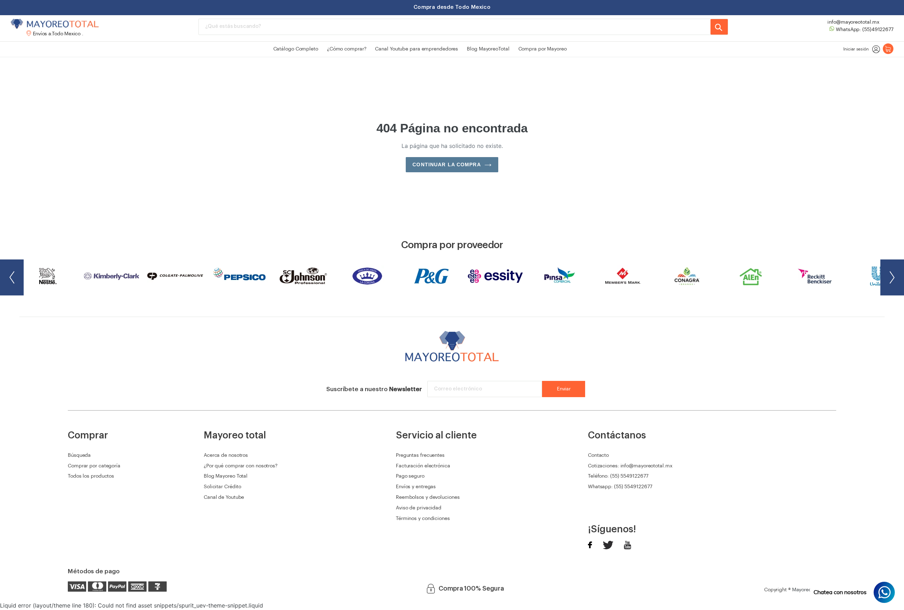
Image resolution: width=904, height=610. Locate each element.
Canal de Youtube (224, 497)
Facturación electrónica (423, 466)
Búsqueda (79, 455)
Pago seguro (410, 476)
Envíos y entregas (416, 486)
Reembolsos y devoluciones (428, 497)
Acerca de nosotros (226, 455)
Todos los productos (91, 476)
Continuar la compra (446, 164)
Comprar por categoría (94, 466)
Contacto (598, 455)
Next (892, 277)
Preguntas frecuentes (420, 455)
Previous (12, 277)
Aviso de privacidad (418, 508)
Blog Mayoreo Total (226, 476)
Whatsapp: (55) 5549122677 (620, 486)
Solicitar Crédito (222, 486)
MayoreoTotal (807, 589)
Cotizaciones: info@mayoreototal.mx (630, 466)
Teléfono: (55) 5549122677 (618, 476)
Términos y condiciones (423, 518)
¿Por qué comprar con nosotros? (241, 466)
